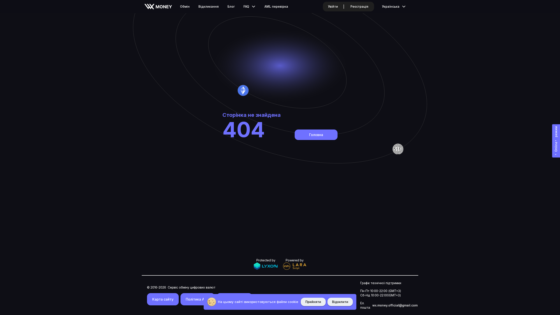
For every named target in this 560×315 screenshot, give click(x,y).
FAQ (246, 6)
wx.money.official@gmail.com (395, 305)
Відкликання (208, 6)
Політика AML (198, 299)
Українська (390, 6)
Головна (316, 135)
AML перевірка (276, 6)
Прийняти (313, 302)
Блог (231, 6)
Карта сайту (162, 299)
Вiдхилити (340, 302)
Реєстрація (359, 6)
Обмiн (185, 6)
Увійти (333, 6)
